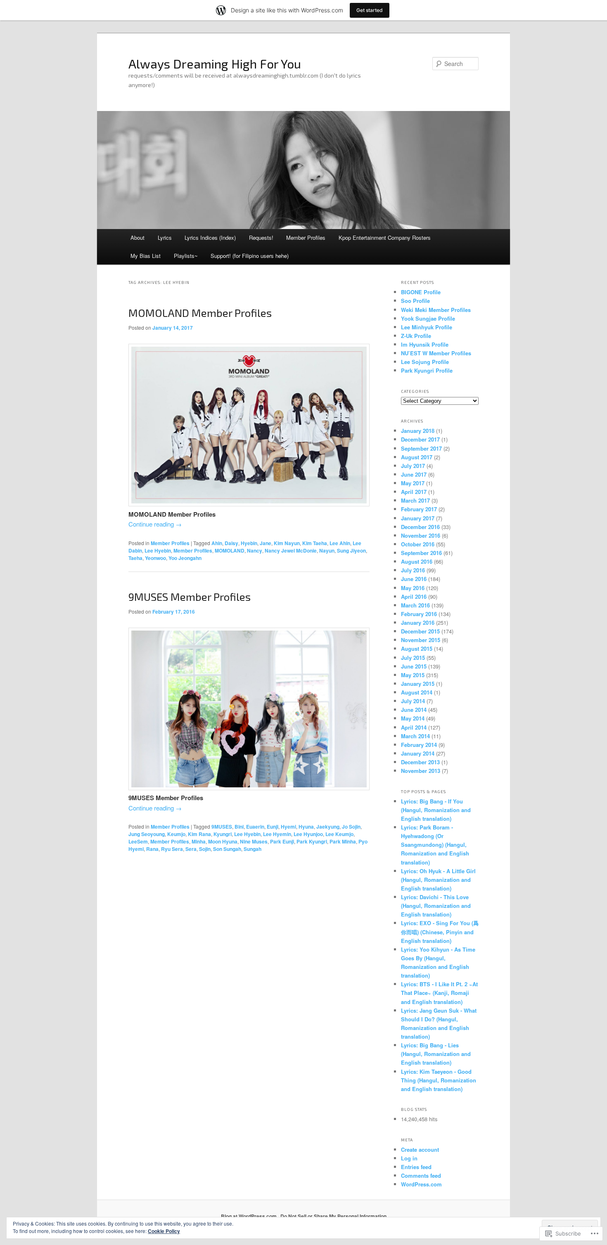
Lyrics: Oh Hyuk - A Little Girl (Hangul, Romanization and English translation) (438, 879)
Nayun (326, 550)
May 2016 (412, 588)
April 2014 (414, 727)
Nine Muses (254, 841)
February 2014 (419, 745)
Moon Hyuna (222, 841)
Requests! (261, 237)
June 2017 (414, 474)
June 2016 (414, 579)
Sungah (252, 849)
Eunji (272, 826)
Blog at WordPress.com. (249, 1216)
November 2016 (420, 535)
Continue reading (155, 524)
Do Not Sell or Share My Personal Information (333, 1216)
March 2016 (415, 605)
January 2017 (417, 518)
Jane (265, 543)
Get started (369, 10)
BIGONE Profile (421, 292)
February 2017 (419, 509)
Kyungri (222, 834)
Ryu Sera (172, 849)
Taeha (135, 558)
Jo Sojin (351, 826)
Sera (191, 849)
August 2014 (416, 692)
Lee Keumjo (339, 834)
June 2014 (414, 709)
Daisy (231, 543)
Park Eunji (282, 841)
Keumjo (176, 834)
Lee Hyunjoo (308, 834)
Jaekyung (327, 826)
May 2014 (412, 718)
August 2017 (416, 457)
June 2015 (414, 666)
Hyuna (306, 826)
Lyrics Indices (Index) (210, 237)
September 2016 (421, 553)
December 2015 (420, 631)
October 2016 (417, 544)
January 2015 (417, 683)
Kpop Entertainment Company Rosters (385, 237)
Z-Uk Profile (416, 336)
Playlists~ (186, 256)
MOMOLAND (229, 550)
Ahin (216, 543)
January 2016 (417, 622)
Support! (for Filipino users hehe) (250, 256)
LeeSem (138, 841)
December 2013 (420, 762)
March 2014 (415, 736)
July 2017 (413, 466)
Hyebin (249, 543)
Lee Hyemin (277, 834)
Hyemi (288, 826)
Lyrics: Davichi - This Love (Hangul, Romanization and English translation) (436, 905)
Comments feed (421, 1175)
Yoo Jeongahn (185, 558)
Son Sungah (227, 849)
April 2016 (414, 596)
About (137, 237)
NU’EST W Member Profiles (436, 353)
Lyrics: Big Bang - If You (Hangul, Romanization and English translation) (436, 809)
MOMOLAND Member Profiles (200, 312)
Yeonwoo (155, 558)
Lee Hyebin (158, 550)
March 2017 (415, 500)
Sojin (205, 849)
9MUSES (221, 826)
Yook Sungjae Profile (428, 318)
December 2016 (420, 527)
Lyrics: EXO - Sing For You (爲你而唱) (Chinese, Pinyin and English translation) (440, 931)
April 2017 (414, 492)
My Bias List (145, 256)
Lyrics (165, 237)
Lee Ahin (340, 543)
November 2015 (420, 640)
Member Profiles (305, 237)
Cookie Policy (164, 1231)
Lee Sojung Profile (425, 362)
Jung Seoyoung (146, 834)
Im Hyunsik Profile (424, 344)
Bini (239, 826)
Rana (152, 849)
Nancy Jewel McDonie (291, 550)
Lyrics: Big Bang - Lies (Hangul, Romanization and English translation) (436, 1053)
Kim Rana (199, 834)
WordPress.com (421, 1184)
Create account (420, 1149)
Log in (409, 1158)
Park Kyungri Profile (427, 370)
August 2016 (416, 561)
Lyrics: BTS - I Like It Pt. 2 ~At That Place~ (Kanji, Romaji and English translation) (439, 992)
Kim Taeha (314, 543)
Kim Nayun (287, 543)
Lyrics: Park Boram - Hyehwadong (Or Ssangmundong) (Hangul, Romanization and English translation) (435, 844)
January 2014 (417, 753)
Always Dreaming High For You (214, 63)
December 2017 (420, 439)
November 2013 (420, 771)
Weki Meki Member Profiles (436, 310)
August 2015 (416, 648)
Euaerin (255, 826)
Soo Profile (415, 301)
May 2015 (412, 675)
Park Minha (343, 841)
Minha (199, 841)
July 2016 (413, 570)
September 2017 (421, 448)
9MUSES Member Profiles (189, 596)
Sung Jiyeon (351, 550)
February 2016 (419, 614)
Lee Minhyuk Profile (426, 327)
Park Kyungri (311, 841)
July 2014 (413, 701)
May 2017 (412, 483)
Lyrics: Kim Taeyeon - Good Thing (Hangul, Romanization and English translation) (438, 1080)
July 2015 (413, 657)
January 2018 (417, 431)
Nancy (254, 550)
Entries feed (416, 1167)
